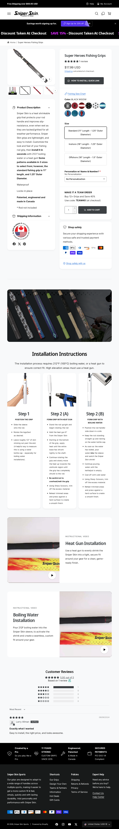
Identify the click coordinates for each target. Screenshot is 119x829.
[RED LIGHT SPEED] (82, 105)
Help (92, 4)
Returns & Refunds (80, 784)
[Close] (115, 24)
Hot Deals (54, 796)
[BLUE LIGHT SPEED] (102, 105)
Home (13, 42)
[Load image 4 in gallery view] (49, 90)
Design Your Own (58, 784)
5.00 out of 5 (67, 677)
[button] (9, 13)
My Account (106, 4)
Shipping (69, 71)
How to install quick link (85, 80)
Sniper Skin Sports (21, 824)
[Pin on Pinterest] (24, 244)
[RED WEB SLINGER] (75, 105)
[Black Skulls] (88, 105)
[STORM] (68, 113)
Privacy (74, 788)
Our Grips (54, 779)
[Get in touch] (103, 13)
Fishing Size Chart (77, 93)
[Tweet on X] (19, 244)
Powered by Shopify (40, 824)
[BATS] (75, 113)
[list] (59, 441)
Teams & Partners (58, 788)
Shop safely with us (75, 263)
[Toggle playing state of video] (52, 575)
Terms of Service (79, 792)
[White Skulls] (95, 105)
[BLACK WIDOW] (68, 105)
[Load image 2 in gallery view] (25, 90)
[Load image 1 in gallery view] (12, 90)
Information (55, 792)
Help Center (98, 797)
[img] (17, 717)
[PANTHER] (82, 113)
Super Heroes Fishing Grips (30, 42)
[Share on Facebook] (14, 244)
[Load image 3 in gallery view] (37, 90)
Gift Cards (55, 800)
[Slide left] (43, 79)
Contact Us (98, 793)
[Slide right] (49, 79)
